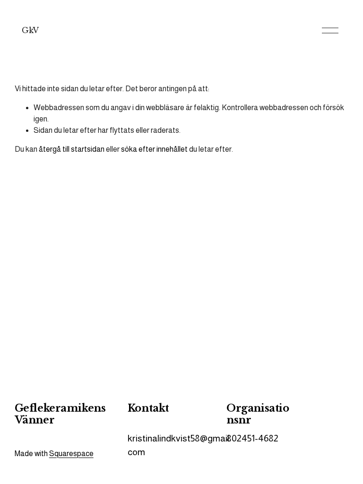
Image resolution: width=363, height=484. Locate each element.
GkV (30, 30)
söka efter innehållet (154, 149)
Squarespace (71, 453)
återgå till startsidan (71, 149)
